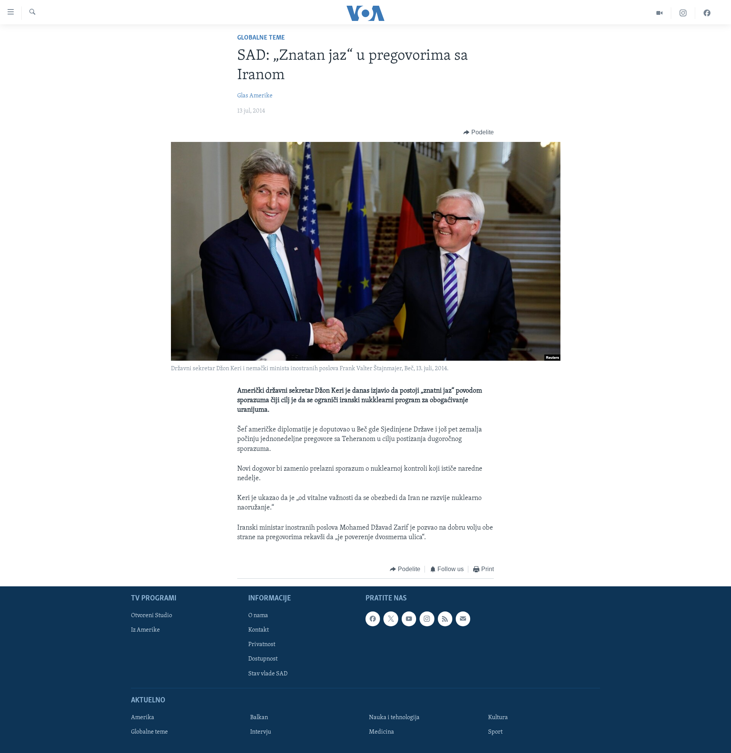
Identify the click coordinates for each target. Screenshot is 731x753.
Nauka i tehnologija (394, 718)
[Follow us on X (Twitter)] (390, 619)
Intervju (260, 732)
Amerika (142, 718)
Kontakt (258, 630)
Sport (495, 732)
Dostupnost (263, 659)
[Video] (659, 13)
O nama (258, 616)
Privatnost (261, 645)
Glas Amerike (255, 96)
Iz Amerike (145, 630)
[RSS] (445, 619)
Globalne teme (261, 38)
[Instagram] (683, 13)
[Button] (478, 132)
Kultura (498, 718)
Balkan (259, 718)
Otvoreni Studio (151, 616)
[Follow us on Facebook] (373, 619)
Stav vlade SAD (267, 674)
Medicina (381, 732)
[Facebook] (707, 13)
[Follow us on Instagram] (427, 619)
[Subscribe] (463, 619)
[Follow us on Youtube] (409, 619)
